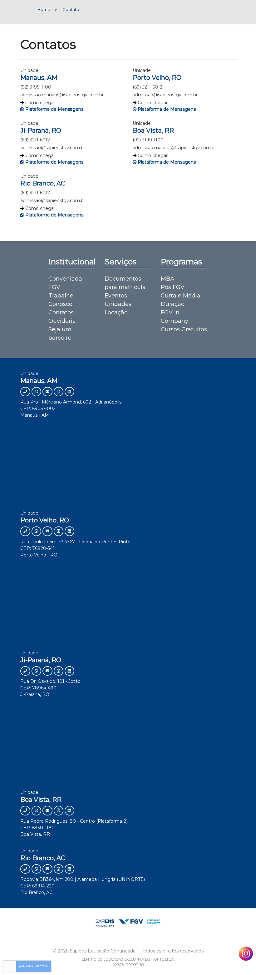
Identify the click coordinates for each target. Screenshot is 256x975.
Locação (116, 312)
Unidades (118, 304)
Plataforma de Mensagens (54, 109)
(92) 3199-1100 (35, 87)
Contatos (61, 312)
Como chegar (40, 102)
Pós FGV (173, 287)
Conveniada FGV (65, 283)
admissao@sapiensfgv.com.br (165, 95)
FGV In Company (174, 316)
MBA (167, 278)
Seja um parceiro (59, 333)
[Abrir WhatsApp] (240, 959)
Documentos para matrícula (125, 283)
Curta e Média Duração (180, 299)
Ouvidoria (62, 320)
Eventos (116, 295)
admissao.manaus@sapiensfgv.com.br (62, 95)
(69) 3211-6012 (147, 87)
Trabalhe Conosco (60, 299)
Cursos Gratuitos (184, 329)
